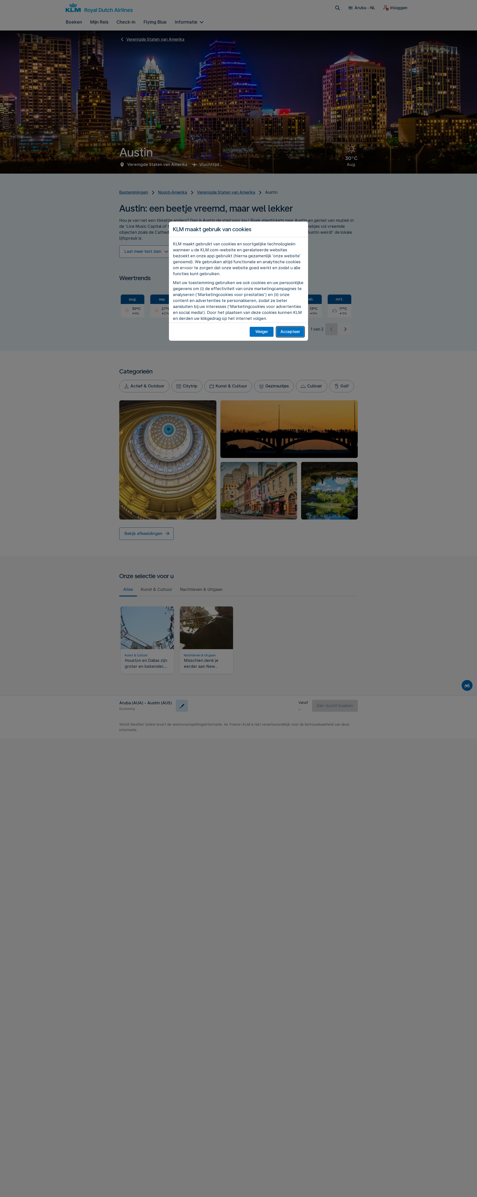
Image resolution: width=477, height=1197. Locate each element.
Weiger (261, 331)
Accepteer (290, 331)
